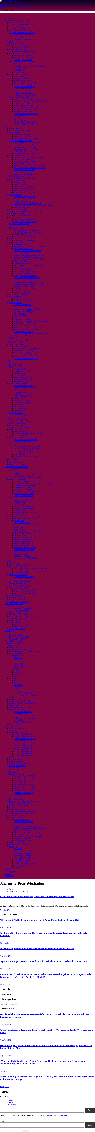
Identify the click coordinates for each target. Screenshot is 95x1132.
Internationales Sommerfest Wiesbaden (28, 99)
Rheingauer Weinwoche (23, 112)
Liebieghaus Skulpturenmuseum (25, 276)
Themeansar (62, 1115)
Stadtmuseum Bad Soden (23, 215)
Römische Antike (15, 635)
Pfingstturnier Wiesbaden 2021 (25, 743)
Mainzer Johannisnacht (22, 89)
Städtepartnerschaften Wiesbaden (26, 110)
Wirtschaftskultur (11, 869)
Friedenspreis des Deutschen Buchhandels (24, 801)
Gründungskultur (11, 872)
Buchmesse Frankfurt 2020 (24, 786)
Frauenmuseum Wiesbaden (24, 346)
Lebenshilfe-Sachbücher (23, 859)
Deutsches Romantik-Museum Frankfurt (28, 259)
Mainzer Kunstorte (16, 498)
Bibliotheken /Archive (13, 595)
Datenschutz (9, 876)
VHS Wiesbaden (20, 409)
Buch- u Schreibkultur (17, 818)
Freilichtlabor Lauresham (23, 137)
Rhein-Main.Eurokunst (15, 5)
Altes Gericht (19, 357)
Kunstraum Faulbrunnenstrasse (25, 548)
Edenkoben (13, 238)
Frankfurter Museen (16, 242)
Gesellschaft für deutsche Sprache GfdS (28, 589)
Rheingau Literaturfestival (18, 45)
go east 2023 (18, 660)
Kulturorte (8, 361)
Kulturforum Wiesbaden (23, 394)
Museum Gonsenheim (22, 328)
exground (12, 678)
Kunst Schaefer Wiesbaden (24, 543)
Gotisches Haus (19, 184)
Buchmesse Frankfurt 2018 (24, 791)
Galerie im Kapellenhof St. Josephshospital (29, 531)
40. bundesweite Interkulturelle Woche (28, 83)
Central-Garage (19, 182)
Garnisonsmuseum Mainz (23, 313)
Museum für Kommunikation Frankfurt (28, 282)
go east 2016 (18, 674)
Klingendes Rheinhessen (23, 39)
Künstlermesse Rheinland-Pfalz (20, 807)
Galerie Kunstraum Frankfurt (24, 489)
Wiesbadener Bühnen (17, 444)
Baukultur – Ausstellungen (23, 608)
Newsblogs (50, 1115)
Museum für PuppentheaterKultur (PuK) (28, 199)
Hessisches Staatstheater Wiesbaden (27, 448)
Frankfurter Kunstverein (23, 263)
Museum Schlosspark (22, 201)
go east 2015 (18, 676)
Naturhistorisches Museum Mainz (26, 330)
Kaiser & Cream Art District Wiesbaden (28, 537)
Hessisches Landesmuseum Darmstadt (28, 232)
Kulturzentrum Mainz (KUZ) (24, 377)
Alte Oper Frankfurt (21, 431)
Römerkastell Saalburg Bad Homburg (27, 139)
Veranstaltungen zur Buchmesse (21, 803)
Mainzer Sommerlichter (22, 80)
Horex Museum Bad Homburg (25, 186)
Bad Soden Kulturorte (17, 365)
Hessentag (13, 53)
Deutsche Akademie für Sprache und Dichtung (31, 568)
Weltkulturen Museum (22, 292)
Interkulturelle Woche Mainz (24, 87)
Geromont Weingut (21, 415)
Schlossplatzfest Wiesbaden (24, 105)
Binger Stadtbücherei (17, 600)
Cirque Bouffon (15, 460)
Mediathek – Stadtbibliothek (24, 591)
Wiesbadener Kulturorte (18, 384)
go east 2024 (18, 658)
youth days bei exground (28, 695)
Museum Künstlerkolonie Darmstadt (27, 236)
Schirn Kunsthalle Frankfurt (24, 286)
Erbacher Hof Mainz (21, 369)
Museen (7, 126)
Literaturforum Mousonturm (24, 577)
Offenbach (13, 338)
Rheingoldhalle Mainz (22, 382)
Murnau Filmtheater (21, 720)
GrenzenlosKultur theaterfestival (26, 440)
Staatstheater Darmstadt (22, 427)
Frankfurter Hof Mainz (22, 371)
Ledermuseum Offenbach (23, 340)
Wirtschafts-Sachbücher (22, 865)
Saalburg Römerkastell (22, 190)
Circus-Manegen (20, 411)
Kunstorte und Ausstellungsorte (16, 467)
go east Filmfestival (16, 654)
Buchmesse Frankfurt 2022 (24, 782)
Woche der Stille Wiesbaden (24, 124)
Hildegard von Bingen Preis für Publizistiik (29, 836)
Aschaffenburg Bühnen (17, 423)
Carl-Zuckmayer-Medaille (23, 822)
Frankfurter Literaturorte (18, 575)
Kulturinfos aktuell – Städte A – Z (17, 20)
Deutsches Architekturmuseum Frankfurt (29, 255)
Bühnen (7, 417)
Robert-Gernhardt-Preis (22, 840)
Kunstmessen (14, 772)
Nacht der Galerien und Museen (25, 519)
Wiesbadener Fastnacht (17, 766)
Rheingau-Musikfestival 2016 (25, 51)
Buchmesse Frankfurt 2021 (24, 784)
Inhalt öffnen (6, 1097)
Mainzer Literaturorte (17, 583)
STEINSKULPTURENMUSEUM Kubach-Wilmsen (33, 205)
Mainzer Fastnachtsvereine (19, 764)
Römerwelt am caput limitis (24, 153)
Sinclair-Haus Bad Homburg (24, 193)
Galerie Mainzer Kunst (22, 500)
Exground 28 (19, 691)
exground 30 (18, 687)
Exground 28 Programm (27, 693)
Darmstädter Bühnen (16, 425)
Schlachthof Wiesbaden (22, 402)
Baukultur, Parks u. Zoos (14, 604)
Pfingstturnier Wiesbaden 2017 (25, 751)
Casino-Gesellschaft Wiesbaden (25, 388)
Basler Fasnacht (15, 768)
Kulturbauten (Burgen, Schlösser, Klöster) (24, 616)
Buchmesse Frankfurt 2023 (24, 780)
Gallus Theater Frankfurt (23, 436)
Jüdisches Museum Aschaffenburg (26, 161)
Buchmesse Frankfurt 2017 (24, 793)
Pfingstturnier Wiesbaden (18, 732)
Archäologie (9, 631)
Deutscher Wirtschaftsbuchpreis (25, 826)
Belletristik (18, 849)
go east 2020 (18, 666)
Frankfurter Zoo (15, 620)
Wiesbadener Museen (17, 344)
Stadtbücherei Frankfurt (22, 581)
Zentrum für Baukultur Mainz (25, 512)
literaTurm (13, 562)
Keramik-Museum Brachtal (24, 226)
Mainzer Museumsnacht (22, 305)
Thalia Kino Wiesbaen (22, 722)
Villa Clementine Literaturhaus (25, 593)
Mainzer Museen (15, 303)
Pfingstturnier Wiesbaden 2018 (25, 749)
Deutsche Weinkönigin (22, 37)
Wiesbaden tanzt (20, 116)
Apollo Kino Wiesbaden (23, 712)
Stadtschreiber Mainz (21, 820)
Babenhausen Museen (17, 176)
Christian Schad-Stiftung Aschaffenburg (28, 157)
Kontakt (8, 874)
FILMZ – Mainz (15, 724)
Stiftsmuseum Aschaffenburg (24, 172)
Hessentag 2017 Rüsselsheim (24, 58)
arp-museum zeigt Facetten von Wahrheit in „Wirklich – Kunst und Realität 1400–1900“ (44, 961)
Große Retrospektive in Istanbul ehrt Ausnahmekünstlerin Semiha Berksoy (37, 948)
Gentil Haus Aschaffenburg (24, 159)
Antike (11, 633)
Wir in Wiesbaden (20, 120)
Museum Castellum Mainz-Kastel (26, 325)
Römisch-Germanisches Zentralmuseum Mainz (31, 145)
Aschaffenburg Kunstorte (18, 469)
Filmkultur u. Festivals (13, 645)
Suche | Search (10, 18)
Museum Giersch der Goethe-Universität (29, 284)
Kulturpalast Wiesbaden (22, 396)
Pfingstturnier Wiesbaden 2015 (25, 755)
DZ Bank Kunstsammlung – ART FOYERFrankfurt (33, 483)
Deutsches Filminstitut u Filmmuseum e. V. (29, 257)
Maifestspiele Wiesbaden (28, 450)
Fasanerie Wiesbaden (21, 624)
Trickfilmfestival (15, 705)
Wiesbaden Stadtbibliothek (19, 602)
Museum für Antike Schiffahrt (25, 147)
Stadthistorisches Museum (23, 332)
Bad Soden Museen (16, 213)
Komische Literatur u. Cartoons (25, 851)
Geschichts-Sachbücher (22, 853)
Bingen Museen (15, 217)
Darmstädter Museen (16, 228)
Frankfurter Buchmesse (17, 774)
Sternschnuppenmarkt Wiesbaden (26, 114)
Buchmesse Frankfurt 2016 (24, 795)
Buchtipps (13, 847)
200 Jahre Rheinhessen (22, 35)
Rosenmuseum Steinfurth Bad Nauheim (28, 211)
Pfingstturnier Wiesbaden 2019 (25, 747)
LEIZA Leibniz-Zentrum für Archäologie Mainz (31, 321)
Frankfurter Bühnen (16, 429)
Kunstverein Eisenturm (22, 506)
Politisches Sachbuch (21, 861)
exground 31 (18, 685)
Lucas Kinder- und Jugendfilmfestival (23, 703)
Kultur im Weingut (16, 413)
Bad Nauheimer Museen (18, 209)
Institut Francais (19, 375)
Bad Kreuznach (15, 195)
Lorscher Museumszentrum (24, 301)
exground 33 (18, 681)
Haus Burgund (19, 373)
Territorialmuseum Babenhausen (26, 178)
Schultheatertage (20, 454)
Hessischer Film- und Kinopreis (20, 649)
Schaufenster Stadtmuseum (28, 355)
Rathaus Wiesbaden (21, 406)
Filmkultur (13, 647)
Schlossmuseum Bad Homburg (25, 188)
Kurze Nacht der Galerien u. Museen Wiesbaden (31, 101)
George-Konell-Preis (21, 834)
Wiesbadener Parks (16, 622)
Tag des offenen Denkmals (19, 612)
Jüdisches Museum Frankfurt (24, 274)
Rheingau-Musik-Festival (18, 49)
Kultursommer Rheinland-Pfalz (20, 31)
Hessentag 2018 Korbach (23, 56)
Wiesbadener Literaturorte (18, 587)
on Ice (11, 730)
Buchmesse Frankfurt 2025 (24, 776)
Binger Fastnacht (15, 759)
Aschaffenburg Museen (17, 155)
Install (16, 473)
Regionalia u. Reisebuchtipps (24, 863)
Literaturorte (9, 560)
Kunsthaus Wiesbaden (22, 541)
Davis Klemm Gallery (22, 523)
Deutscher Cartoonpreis (22, 830)
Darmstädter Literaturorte (18, 566)
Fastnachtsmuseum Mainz (23, 311)
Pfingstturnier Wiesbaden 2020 (25, 745)
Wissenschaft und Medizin (14, 641)
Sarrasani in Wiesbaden (17, 465)
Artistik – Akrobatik (16, 728)
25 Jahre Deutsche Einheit (23, 64)
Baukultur (13, 606)
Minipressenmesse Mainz (18, 809)
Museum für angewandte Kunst (25, 280)
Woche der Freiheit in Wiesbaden (26, 122)
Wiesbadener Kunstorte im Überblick (27, 516)
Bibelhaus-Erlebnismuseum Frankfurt (27, 251)
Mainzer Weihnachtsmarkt (23, 93)
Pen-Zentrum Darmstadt (23, 573)
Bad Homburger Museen (18, 180)
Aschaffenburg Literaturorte (19, 564)
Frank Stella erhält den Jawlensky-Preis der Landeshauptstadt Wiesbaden (37, 896)
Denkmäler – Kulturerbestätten (20, 614)
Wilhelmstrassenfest (21, 118)
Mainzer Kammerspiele (22, 442)
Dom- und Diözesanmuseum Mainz (27, 309)
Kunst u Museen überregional (20, 130)
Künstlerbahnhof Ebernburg (24, 207)
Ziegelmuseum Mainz (22, 336)
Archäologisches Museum (23, 249)
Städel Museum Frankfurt (23, 290)
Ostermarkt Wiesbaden (22, 103)
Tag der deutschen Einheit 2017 (20, 29)
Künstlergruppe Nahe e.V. (23, 475)
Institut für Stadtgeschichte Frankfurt (27, 271)
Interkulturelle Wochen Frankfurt (26, 72)
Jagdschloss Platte (20, 392)
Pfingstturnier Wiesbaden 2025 (25, 735)
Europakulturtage (20, 68)
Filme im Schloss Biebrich (23, 716)
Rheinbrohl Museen (16, 342)
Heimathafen (18, 404)
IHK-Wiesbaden (20, 390)
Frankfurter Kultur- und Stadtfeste (21, 62)
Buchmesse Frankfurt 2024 (24, 778)
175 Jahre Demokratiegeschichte (21, 24)
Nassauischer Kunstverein (23, 552)
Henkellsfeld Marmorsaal (23, 535)
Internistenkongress (16, 643)
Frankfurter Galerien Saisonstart (25, 485)
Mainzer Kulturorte (16, 367)
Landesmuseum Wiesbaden (24, 350)
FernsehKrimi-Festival (17, 699)
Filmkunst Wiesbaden (17, 710)
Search (3, 1121)
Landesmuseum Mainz (22, 319)
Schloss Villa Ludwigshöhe (24, 240)
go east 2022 (18, 662)
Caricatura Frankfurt (21, 253)
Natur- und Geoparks (17, 629)
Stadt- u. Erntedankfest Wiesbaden (26, 107)
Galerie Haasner (20, 529)
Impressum (9, 878)
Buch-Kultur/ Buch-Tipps (14, 815)
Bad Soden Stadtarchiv (17, 597)
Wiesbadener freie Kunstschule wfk (27, 558)
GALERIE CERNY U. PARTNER (27, 525)
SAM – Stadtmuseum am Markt (25, 352)
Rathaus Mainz (19, 510)
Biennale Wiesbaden (26, 452)
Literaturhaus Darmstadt (23, 570)
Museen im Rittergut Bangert (24, 197)
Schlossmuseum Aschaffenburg (25, 174)
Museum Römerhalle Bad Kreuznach (27, 203)
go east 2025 (18, 656)
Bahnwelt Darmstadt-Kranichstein (26, 230)
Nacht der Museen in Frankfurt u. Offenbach (30, 66)
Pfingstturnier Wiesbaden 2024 (25, 737)
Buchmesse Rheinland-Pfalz (19, 805)
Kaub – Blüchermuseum (18, 294)
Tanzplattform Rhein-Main (19, 421)
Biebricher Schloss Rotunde (24, 386)
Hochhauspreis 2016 (21, 610)
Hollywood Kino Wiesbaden (24, 718)
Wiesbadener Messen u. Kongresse (22, 811)
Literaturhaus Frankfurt (22, 579)
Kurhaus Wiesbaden (21, 398)
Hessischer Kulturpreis (17, 43)
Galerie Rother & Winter (23, 533)
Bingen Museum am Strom (24, 220)
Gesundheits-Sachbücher (23, 855)
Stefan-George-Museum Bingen (25, 222)
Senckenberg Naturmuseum (24, 288)
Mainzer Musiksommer (22, 78)
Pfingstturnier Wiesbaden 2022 (25, 741)
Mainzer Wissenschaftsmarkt (24, 95)
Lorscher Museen (15, 296)
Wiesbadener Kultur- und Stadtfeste (22, 97)
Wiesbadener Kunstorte (17, 514)
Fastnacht (8, 757)
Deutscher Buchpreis (17, 799)
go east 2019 (18, 668)
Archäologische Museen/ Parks (20, 141)
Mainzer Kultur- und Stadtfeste (20, 74)
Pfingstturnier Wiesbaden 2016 (25, 753)
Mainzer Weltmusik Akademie (25, 379)
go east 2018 (18, 670)
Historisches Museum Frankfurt (25, 269)
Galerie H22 (18, 527)
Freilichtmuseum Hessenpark (24, 134)
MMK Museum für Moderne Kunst (27, 278)
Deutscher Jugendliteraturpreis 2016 (27, 832)
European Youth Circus (17, 463)
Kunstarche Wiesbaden (22, 539)
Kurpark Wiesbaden (21, 627)
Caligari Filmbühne (21, 714)
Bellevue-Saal (19, 521)
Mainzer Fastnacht (16, 762)
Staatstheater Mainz (16, 438)
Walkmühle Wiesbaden (22, 556)
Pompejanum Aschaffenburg (24, 170)
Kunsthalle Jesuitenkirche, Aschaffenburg (29, 166)
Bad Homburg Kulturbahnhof (20, 363)
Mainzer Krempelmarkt (22, 91)
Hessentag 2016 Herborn (23, 60)
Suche (90, 1110)
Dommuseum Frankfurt (22, 261)
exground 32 (18, 683)
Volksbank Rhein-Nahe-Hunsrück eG (27, 477)
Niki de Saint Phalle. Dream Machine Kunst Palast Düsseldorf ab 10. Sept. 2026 (39, 920)
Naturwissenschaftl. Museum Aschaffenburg (30, 168)
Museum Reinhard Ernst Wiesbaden (27, 348)
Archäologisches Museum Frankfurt (27, 143)
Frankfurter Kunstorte (17, 479)
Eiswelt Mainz (19, 76)
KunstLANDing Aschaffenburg (25, 163)
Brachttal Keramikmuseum (19, 224)
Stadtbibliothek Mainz (22, 585)
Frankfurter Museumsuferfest (24, 244)
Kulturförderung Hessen (23, 618)
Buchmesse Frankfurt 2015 (24, 797)
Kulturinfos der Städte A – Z (19, 22)
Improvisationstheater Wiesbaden (26, 456)
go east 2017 (18, 672)
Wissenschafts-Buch (21, 867)
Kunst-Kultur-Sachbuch (22, 857)
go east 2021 (18, 664)
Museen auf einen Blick (18, 128)
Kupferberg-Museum (21, 317)
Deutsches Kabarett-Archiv (24, 307)
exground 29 (18, 689)
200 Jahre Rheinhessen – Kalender (22, 33)
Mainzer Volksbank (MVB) (24, 508)
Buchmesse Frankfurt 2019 (24, 789)
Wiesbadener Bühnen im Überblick (27, 446)
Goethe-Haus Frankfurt (22, 267)
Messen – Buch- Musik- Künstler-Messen (20, 770)
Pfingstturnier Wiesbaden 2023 (25, 739)
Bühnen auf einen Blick (18, 419)
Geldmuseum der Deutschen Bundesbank (29, 265)
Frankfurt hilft (19, 70)
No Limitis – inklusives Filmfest (21, 701)
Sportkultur (9, 726)
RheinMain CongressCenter (24, 400)
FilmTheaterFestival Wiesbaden (20, 708)
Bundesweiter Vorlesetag (23, 85)
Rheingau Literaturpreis (22, 47)
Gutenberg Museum (21, 315)
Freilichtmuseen (15, 132)
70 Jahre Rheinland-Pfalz (18, 26)
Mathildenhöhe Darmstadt (23, 234)
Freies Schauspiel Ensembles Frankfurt (28, 433)
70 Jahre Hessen (15, 41)
